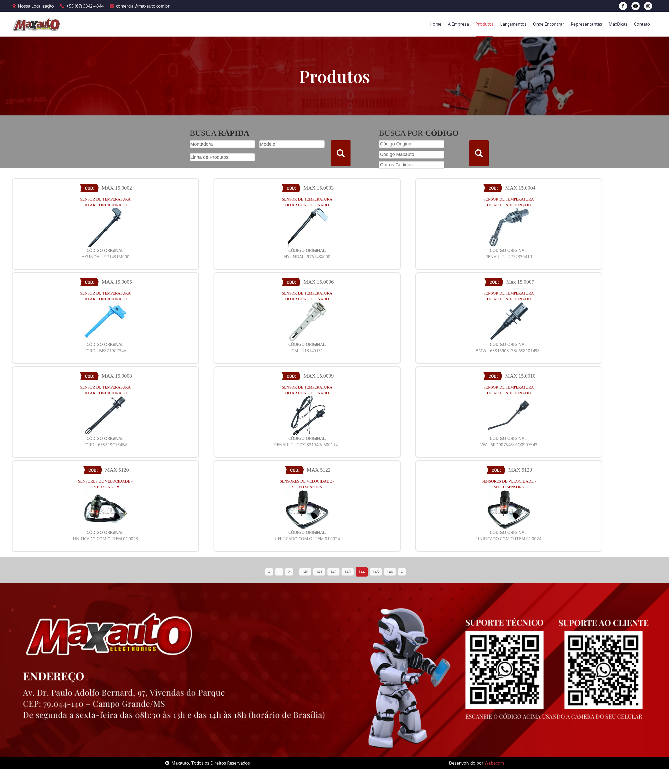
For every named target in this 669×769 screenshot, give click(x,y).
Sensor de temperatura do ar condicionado (105, 202)
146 (390, 572)
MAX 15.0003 (318, 188)
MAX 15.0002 (117, 188)
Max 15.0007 (520, 282)
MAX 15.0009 (318, 376)
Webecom (494, 763)
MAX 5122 (319, 470)
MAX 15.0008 (117, 376)
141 (319, 572)
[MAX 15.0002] (105, 227)
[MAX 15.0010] (509, 415)
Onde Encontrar (548, 24)
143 (347, 572)
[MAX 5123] (509, 509)
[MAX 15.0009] (307, 415)
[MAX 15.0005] (105, 321)
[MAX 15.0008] (105, 415)
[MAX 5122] (307, 509)
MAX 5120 (117, 470)
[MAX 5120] (105, 509)
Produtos (484, 24)
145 (376, 572)
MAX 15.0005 (117, 282)
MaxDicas (618, 24)
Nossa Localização (36, 6)
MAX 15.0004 (520, 188)
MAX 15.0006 (318, 282)
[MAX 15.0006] (307, 321)
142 (333, 572)
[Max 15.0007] (509, 321)
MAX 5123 (520, 470)
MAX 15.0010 (520, 376)
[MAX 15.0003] (307, 227)
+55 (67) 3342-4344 (84, 6)
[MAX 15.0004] (509, 227)
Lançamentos (513, 24)
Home (435, 24)
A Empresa (458, 24)
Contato (642, 24)
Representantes (586, 24)
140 (305, 572)
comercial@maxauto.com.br (143, 6)
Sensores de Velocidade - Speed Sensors (105, 484)
